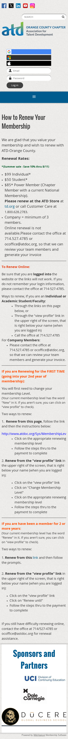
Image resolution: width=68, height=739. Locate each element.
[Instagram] (32, 5)
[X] (11, 5)
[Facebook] (4, 5)
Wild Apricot (39, 735)
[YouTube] (25, 5)
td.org (10, 206)
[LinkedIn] (18, 5)
